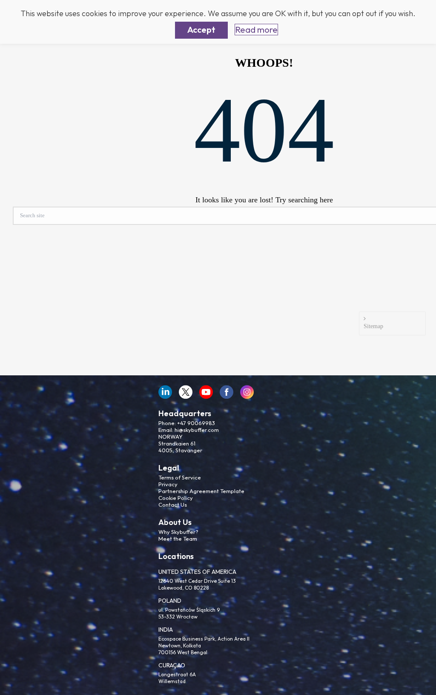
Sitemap (373, 326)
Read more (256, 29)
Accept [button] (201, 29)
